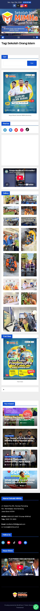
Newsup (31, 605)
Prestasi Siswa (9, 435)
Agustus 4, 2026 (12, 443)
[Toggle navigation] (19, 37)
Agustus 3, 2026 (12, 464)
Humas (24, 423)
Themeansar (20, 607)
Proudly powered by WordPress (14, 605)
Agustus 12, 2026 (12, 423)
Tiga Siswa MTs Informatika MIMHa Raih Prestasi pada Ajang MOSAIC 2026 (20, 440)
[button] (34, 37)
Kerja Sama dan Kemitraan (12, 456)
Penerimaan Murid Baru (11, 414)
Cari (4, 57)
